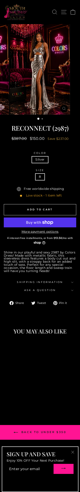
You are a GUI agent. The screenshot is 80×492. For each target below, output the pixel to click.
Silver (39, 159)
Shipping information (40, 282)
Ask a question (40, 290)
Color (40, 153)
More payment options (40, 231)
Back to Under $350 (43, 432)
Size (40, 170)
